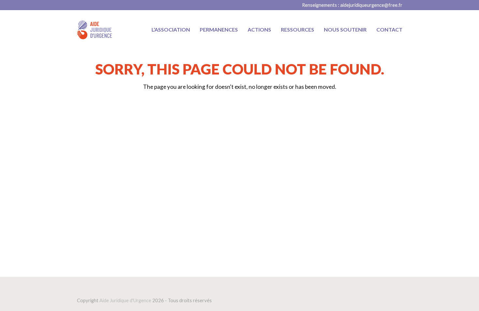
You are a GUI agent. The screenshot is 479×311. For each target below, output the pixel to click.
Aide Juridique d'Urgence (125, 300)
